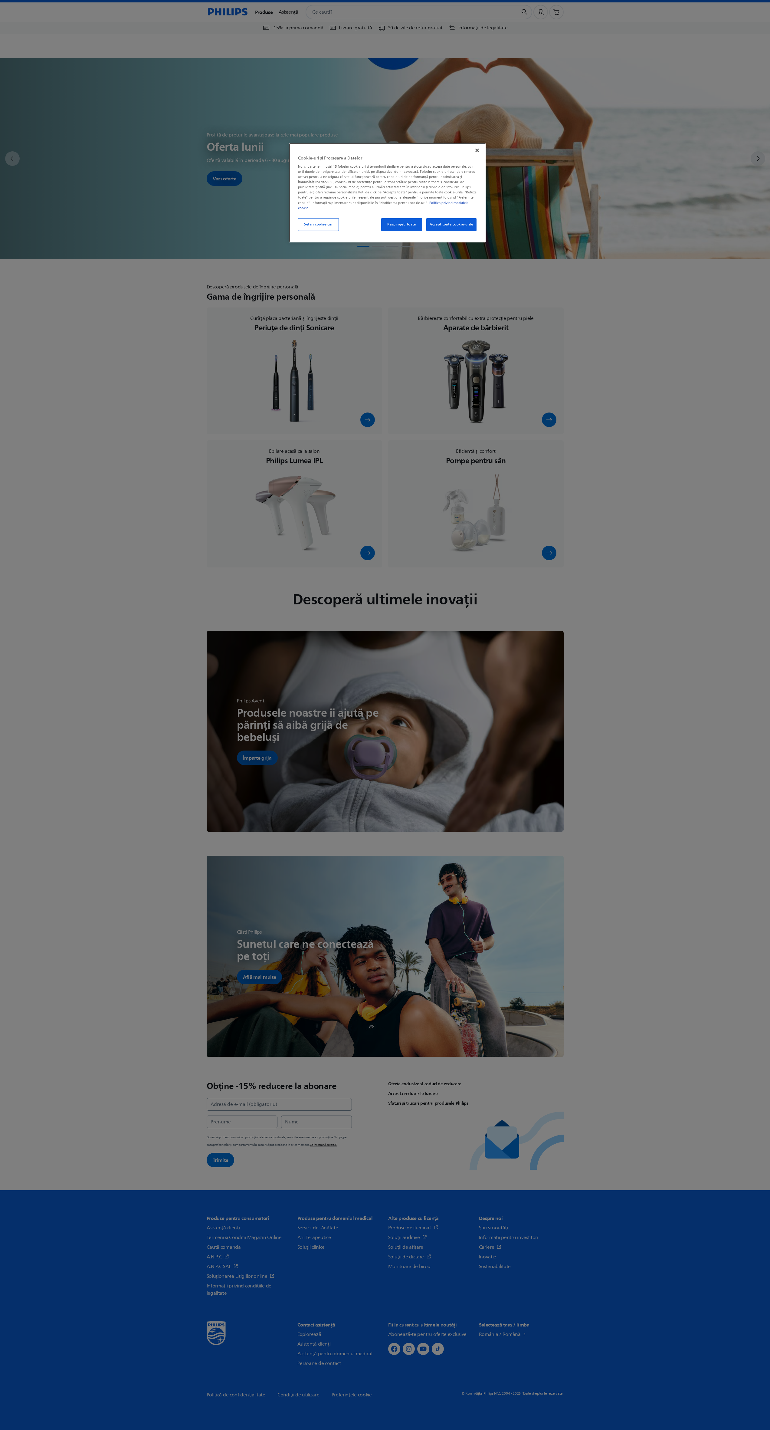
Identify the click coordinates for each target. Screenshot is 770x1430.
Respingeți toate (401, 224)
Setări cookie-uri (318, 224)
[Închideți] (477, 150)
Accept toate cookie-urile (451, 224)
